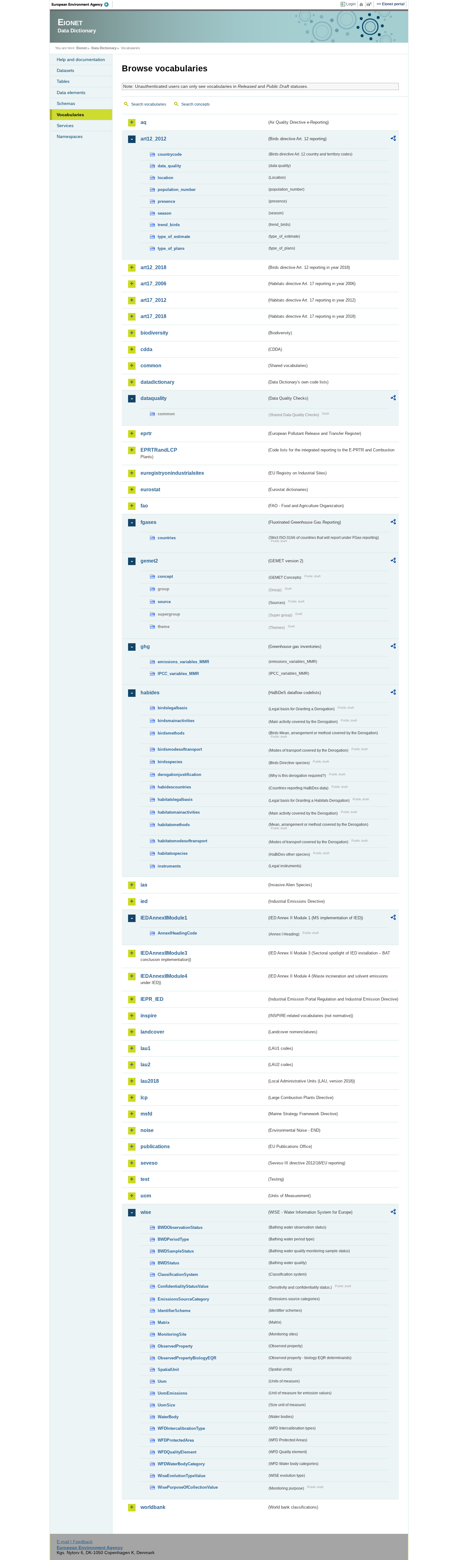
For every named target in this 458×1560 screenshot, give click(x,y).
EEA (82, 4)
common (151, 365)
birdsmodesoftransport (180, 749)
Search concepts (195, 104)
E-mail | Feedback (75, 1541)
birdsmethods (171, 733)
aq (143, 122)
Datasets (65, 70)
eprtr (146, 433)
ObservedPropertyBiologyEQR (187, 1358)
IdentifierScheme (174, 1310)
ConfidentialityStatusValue (183, 1286)
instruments (169, 866)
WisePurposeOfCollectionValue (188, 1487)
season (164, 213)
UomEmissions (172, 1393)
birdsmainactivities (176, 720)
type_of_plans (171, 248)
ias (144, 884)
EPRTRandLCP (159, 450)
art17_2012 (153, 300)
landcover (152, 1031)
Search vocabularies (148, 104)
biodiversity (154, 332)
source (164, 601)
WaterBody (168, 1417)
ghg (145, 646)
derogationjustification (179, 774)
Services (65, 125)
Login (351, 4)
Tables (63, 81)
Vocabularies (70, 114)
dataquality (154, 398)
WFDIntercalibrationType (181, 1428)
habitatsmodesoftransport (182, 841)
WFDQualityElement (177, 1452)
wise (146, 1212)
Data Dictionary (104, 48)
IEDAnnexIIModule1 (164, 917)
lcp (144, 1097)
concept (165, 576)
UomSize (166, 1405)
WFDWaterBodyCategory (181, 1464)
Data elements (71, 92)
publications (155, 1146)
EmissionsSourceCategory (183, 1299)
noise (147, 1130)
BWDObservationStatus (180, 1227)
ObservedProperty (175, 1346)
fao (144, 505)
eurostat (150, 489)
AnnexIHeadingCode (177, 933)
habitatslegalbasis (175, 799)
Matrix (163, 1322)
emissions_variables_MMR (183, 661)
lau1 (145, 1048)
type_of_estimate (174, 236)
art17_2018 (153, 316)
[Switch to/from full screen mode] (370, 4)
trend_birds (169, 224)
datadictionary (157, 382)
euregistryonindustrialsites (172, 473)
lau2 (145, 1064)
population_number (177, 189)
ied (144, 901)
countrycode (170, 154)
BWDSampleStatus (176, 1251)
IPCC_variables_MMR (178, 673)
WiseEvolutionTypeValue (181, 1475)
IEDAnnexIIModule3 (164, 953)
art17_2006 (153, 283)
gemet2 (149, 561)
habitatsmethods (174, 824)
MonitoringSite (172, 1334)
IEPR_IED (152, 999)
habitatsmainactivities (179, 812)
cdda (146, 349)
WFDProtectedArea (176, 1440)
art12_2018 (153, 267)
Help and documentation (81, 59)
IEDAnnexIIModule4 (164, 976)
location (165, 177)
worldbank (153, 1507)
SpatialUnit (168, 1369)
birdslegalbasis (172, 708)
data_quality (169, 166)
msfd (146, 1113)
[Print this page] (362, 4)
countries (167, 537)
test (145, 1179)
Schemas (66, 103)
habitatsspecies (173, 853)
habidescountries (174, 787)
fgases (148, 522)
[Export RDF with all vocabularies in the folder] (393, 139)
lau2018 (150, 1081)
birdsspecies (170, 761)
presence (166, 201)
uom (146, 1195)
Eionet (81, 48)
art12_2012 (153, 138)
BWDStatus (168, 1263)
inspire (149, 1015)
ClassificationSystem (178, 1274)
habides (150, 692)
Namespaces (70, 136)
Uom (162, 1381)
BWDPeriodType (173, 1239)
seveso (149, 1163)
